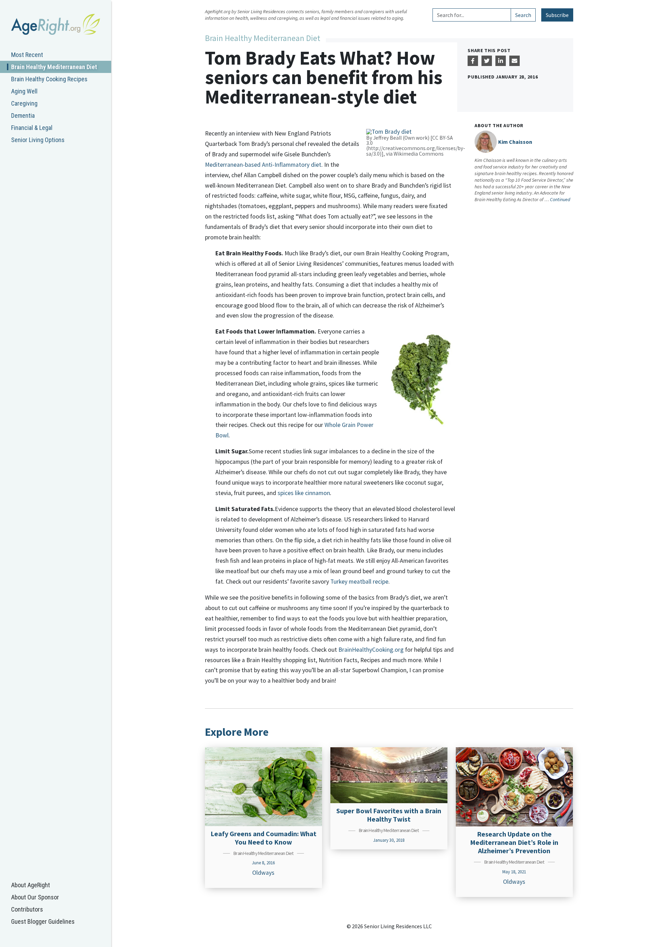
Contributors (27, 909)
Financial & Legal (31, 127)
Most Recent (27, 54)
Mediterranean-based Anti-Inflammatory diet (263, 164)
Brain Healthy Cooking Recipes (49, 79)
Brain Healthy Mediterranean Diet (54, 67)
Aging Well (24, 91)
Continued (560, 199)
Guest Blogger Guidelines (43, 921)
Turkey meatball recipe (359, 581)
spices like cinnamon (304, 493)
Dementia (23, 115)
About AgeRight (30, 885)
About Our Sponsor (35, 897)
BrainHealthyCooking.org (371, 649)
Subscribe (557, 14)
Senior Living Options (38, 139)
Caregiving (24, 103)
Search (523, 14)
